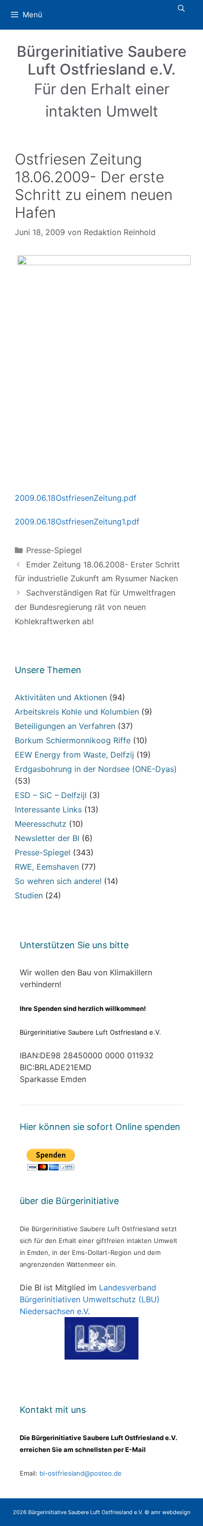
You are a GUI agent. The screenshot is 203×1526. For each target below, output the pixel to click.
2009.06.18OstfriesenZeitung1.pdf (77, 521)
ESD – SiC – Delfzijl (51, 795)
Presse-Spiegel (54, 550)
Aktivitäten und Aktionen (61, 697)
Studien (29, 895)
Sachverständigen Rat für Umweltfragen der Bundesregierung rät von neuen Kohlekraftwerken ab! (95, 607)
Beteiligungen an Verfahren (65, 726)
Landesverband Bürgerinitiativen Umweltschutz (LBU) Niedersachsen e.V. (90, 1299)
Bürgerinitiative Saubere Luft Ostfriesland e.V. (102, 60)
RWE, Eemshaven (47, 867)
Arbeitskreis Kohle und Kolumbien (77, 712)
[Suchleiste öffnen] (181, 8)
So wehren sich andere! (58, 881)
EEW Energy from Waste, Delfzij (74, 755)
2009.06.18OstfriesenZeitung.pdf (75, 498)
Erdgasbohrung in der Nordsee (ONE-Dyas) (96, 769)
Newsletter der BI (47, 838)
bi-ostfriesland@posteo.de (80, 1473)
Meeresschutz (41, 824)
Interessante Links (48, 809)
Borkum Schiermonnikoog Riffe (73, 740)
